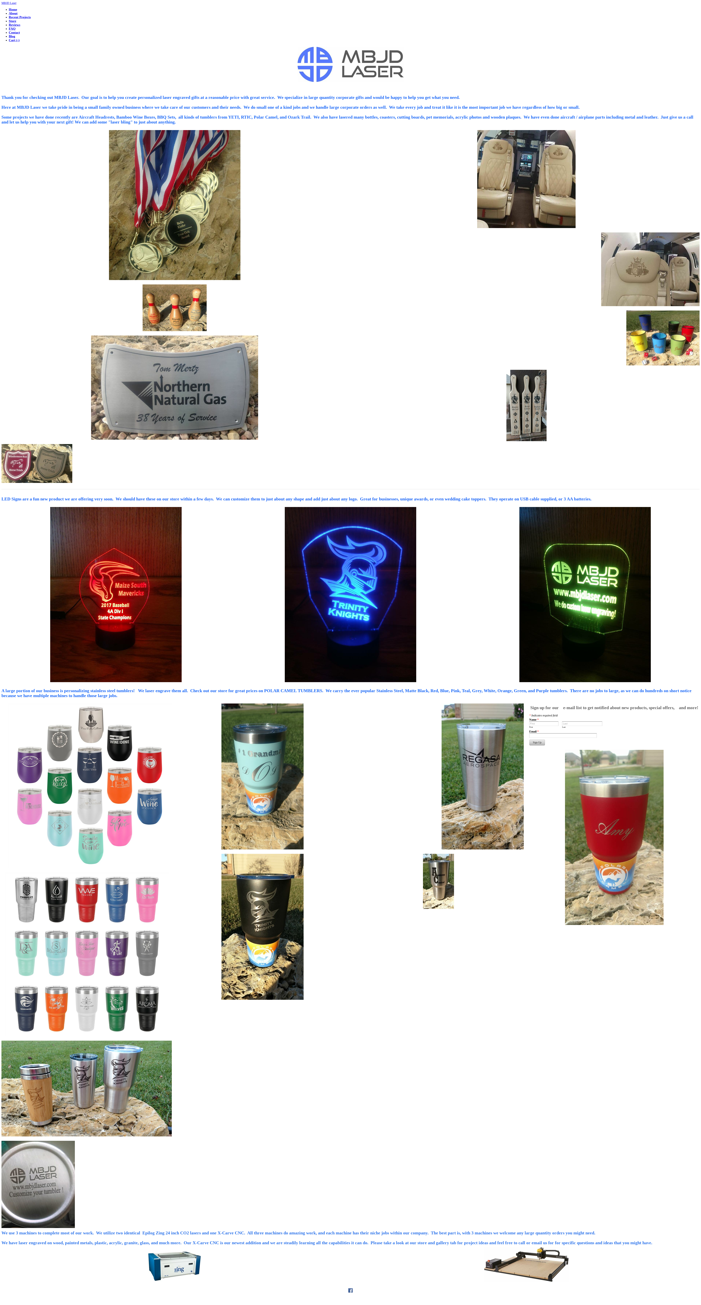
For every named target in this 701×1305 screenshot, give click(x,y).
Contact (14, 32)
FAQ (12, 28)
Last (564, 727)
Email (534, 731)
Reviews (14, 25)
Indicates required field (543, 715)
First (531, 727)
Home (13, 9)
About (13, 13)
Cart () (14, 40)
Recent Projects (20, 17)
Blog (12, 36)
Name (534, 719)
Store (12, 21)
